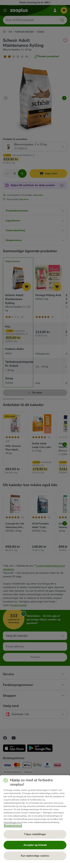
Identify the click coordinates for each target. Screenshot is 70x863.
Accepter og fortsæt (35, 845)
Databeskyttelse (12, 825)
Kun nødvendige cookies (35, 855)
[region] (35, 819)
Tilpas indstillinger (35, 834)
